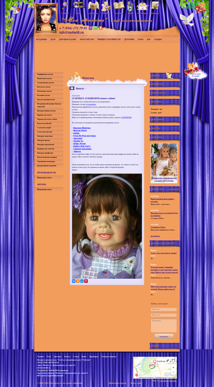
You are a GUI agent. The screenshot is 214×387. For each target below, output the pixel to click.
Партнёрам (93, 356)
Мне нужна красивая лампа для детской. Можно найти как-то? (163, 287)
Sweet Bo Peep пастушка (84, 135)
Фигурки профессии (45, 153)
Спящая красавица (82, 148)
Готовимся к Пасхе (158, 227)
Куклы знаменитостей (46, 99)
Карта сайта (136, 383)
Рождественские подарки (47, 157)
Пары (140, 39)
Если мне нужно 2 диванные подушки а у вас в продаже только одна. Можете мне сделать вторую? (164, 270)
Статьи (76, 356)
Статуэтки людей (44, 127)
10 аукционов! (91, 104)
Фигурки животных (45, 136)
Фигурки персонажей (45, 144)
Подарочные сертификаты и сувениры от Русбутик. (164, 179)
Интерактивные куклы (46, 110)
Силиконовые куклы (45, 82)
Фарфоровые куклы (45, 74)
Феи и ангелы (87, 39)
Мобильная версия (117, 383)
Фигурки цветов (43, 140)
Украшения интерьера (46, 161)
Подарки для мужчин (45, 148)
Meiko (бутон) (79, 143)
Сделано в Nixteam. (168, 380)
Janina (76, 132)
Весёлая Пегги (80, 130)
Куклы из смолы (43, 87)
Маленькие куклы (44, 91)
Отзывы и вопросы (108, 356)
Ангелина (77, 138)
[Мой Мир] (82, 281)
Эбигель (77, 151)
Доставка (57, 356)
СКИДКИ (158, 39)
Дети (53, 39)
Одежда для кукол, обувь (47, 119)
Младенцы (41, 39)
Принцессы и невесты (109, 39)
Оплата (67, 356)
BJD (148, 39)
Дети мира (129, 39)
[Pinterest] (86, 281)
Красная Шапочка (82, 127)
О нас (49, 356)
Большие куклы (43, 95)
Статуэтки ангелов (44, 132)
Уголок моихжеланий (195, 75)
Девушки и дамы (67, 39)
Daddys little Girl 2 (81, 146)
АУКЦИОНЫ (126, 117)
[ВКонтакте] (74, 281)
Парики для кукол (44, 115)
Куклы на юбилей (44, 123)
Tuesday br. (78, 140)
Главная (40, 356)
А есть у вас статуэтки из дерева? (164, 253)
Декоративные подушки (46, 165)
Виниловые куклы (44, 78)
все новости (155, 236)
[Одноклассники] (78, 281)
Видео (84, 356)
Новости (80, 88)
